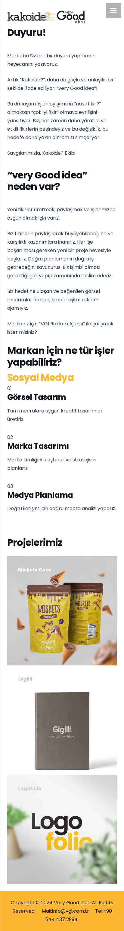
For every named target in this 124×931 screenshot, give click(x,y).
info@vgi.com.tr (70, 911)
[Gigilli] (62, 720)
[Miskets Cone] (62, 610)
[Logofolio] (62, 829)
